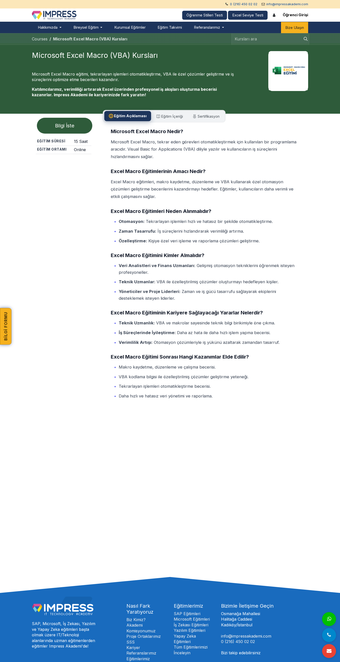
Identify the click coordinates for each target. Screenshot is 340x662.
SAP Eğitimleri (187, 613)
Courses (40, 38)
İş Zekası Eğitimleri (191, 624)
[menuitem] (49, 27)
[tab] (127, 116)
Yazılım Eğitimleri (189, 630)
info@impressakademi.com (287, 4)
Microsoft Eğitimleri (192, 619)
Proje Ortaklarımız (143, 636)
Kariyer (133, 647)
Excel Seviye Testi (247, 15)
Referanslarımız (141, 653)
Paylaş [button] (65, 162)
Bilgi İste (64, 126)
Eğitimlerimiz (138, 658)
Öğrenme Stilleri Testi (204, 15)
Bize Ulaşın (294, 27)
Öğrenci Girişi (295, 15)
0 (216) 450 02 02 (243, 4)
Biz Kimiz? (136, 619)
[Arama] (304, 39)
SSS (130, 642)
